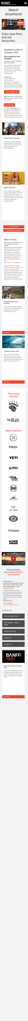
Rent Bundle (9, 105)
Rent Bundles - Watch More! (11, 624)
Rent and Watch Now (11, 616)
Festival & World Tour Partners (15, 573)
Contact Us (7, 644)
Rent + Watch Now (11, 92)
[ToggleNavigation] (25, 3)
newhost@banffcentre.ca (14, 270)
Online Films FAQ (14, 226)
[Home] (8, 3)
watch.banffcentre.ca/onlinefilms (12, 262)
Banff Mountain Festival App (13, 230)
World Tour (7, 638)
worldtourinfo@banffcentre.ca (11, 604)
